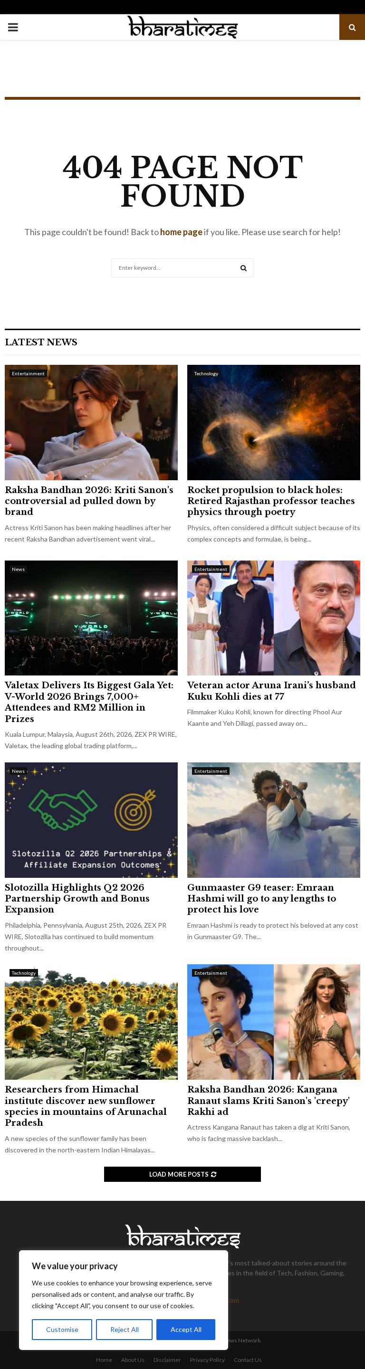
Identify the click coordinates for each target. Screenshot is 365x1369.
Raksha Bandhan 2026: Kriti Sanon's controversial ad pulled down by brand (89, 501)
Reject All (124, 1329)
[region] (123, 1300)
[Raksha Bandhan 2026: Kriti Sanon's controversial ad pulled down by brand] (91, 422)
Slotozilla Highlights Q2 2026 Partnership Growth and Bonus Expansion (77, 899)
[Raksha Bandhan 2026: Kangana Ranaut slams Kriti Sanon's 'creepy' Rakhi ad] (273, 1022)
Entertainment (28, 373)
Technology (206, 373)
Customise (62, 1329)
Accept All (186, 1329)
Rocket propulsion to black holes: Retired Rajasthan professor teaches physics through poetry (271, 501)
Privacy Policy (207, 1359)
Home (104, 1359)
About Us (132, 1359)
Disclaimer (167, 1359)
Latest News (41, 342)
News (18, 569)
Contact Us (248, 1359)
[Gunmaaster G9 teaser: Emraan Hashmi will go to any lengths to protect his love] (273, 820)
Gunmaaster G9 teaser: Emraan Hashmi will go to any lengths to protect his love (261, 899)
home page (181, 232)
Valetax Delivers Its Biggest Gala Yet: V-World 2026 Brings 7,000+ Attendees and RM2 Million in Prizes (89, 702)
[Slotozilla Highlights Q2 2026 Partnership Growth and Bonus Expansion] (91, 820)
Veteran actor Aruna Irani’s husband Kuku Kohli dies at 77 (271, 691)
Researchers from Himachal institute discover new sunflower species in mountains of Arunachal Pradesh (86, 1106)
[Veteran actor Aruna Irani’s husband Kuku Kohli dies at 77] (273, 618)
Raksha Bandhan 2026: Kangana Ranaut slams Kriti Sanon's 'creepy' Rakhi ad (268, 1100)
